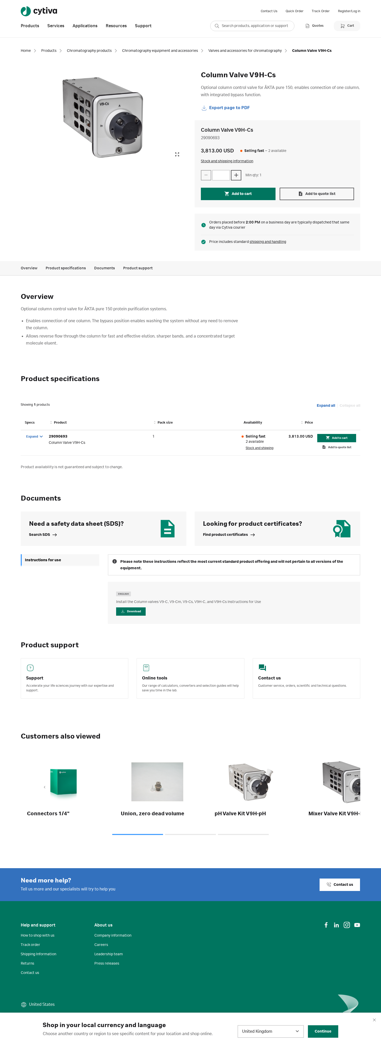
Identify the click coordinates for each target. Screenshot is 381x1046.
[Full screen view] (177, 154)
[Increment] (236, 175)
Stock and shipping (259, 448)
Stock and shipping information (227, 161)
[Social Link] (326, 925)
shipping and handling (268, 242)
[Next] (336, 787)
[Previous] (44, 787)
